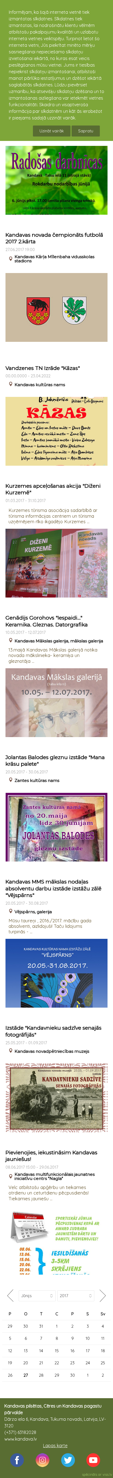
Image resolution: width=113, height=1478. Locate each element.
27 (26, 1375)
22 (57, 1362)
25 (103, 1362)
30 (25, 1326)
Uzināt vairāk (51, 130)
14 (41, 1350)
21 (41, 1362)
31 (41, 1326)
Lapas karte (55, 1445)
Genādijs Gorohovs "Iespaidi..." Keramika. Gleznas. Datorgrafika (46, 621)
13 (26, 1350)
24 (88, 1362)
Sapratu (85, 130)
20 (25, 1362)
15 (57, 1350)
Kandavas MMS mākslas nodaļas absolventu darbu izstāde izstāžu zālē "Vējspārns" (53, 888)
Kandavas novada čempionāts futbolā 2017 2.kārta (54, 238)
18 (103, 1350)
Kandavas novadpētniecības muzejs (52, 1051)
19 (10, 1362)
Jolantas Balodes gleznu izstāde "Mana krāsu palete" (55, 760)
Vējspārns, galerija (33, 912)
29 (10, 1326)
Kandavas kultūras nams (40, 385)
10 (88, 1338)
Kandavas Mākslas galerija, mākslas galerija (59, 641)
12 (10, 1350)
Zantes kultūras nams (37, 780)
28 (41, 1375)
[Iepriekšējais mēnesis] (10, 1295)
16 (72, 1350)
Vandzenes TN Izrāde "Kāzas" (42, 368)
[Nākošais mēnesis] (102, 1295)
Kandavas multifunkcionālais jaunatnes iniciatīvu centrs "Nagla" (55, 1176)
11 (102, 1338)
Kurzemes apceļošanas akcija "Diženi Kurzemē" (53, 489)
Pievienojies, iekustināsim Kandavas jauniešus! (51, 1156)
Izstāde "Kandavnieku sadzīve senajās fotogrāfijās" (53, 1031)
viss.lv (107, 1474)
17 (88, 1350)
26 (10, 1375)
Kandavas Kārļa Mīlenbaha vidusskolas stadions (54, 259)
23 (72, 1362)
